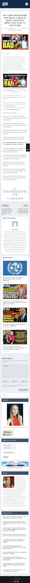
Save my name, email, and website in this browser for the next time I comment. (14, 386)
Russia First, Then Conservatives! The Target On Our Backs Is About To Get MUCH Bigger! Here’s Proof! (15, 302)
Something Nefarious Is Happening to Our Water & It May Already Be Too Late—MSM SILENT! (14, 565)
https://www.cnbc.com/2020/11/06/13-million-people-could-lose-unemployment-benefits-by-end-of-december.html (15, 118)
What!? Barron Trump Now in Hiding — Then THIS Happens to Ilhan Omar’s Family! (14, 517)
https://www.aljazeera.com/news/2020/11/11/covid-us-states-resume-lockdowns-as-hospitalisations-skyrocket (15, 132)
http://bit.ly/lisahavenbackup (12, 109)
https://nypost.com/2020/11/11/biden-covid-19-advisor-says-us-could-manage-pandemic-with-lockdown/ (14, 164)
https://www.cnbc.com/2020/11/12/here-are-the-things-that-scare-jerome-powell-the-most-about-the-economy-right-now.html (14, 177)
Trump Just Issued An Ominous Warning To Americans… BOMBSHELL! (15, 325)
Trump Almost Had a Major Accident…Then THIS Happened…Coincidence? (14, 570)
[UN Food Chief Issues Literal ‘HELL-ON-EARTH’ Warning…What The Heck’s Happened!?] (15, 268)
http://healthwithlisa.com (9, 90)
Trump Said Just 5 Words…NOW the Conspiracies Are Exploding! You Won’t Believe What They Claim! (14, 547)
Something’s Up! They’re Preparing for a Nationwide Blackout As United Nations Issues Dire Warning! (15, 558)
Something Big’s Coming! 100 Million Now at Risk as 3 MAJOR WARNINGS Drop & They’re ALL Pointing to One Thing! (15, 529)
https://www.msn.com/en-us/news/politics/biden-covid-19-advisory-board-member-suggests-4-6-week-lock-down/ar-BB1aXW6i (14, 170)
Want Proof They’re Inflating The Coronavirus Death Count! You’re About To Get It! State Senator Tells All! (14, 348)
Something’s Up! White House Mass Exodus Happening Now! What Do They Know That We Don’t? (15, 523)
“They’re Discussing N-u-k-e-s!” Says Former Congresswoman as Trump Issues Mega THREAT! (14, 541)
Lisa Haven (10, 28)
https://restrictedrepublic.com (10, 97)
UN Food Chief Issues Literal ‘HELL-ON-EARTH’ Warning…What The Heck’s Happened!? (13, 279)
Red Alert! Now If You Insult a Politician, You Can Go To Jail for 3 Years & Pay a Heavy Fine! (14, 535)
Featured (10, 30)
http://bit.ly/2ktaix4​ (10, 106)
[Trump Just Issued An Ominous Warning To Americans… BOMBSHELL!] (15, 315)
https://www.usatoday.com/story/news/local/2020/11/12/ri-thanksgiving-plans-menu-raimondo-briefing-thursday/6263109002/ (15, 150)
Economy (24, 28)
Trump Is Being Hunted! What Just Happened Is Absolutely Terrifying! (15, 552)
